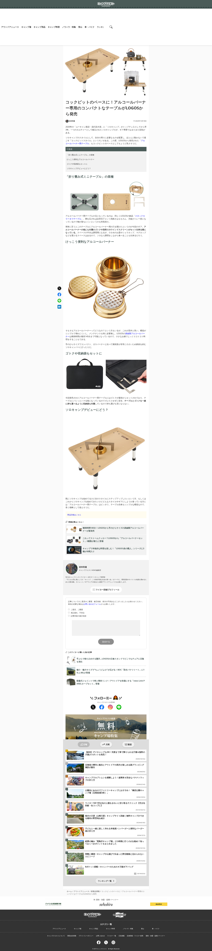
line (59, 300)
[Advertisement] (163, 27)
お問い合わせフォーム (92, 604)
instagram (110, 707)
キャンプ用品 (39, 27)
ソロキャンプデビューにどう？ (79, 168)
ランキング (102, 27)
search (111, 27)
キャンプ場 (26, 27)
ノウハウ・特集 (69, 27)
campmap (119, 913)
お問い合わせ (100, 936)
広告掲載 (122, 936)
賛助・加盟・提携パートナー (155, 936)
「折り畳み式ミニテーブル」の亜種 (80, 155)
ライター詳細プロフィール (107, 589)
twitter (59, 288)
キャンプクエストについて (56, 936)
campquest (92, 914)
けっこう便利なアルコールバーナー (80, 159)
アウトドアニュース (10, 27)
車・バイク (89, 27)
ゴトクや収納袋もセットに (77, 164)
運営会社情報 (71, 936)
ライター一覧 (111, 936)
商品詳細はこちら (74, 515)
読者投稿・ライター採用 (135, 936)
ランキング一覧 (105, 881)
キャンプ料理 (54, 27)
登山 (80, 27)
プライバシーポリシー (86, 936)
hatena (59, 307)
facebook (59, 294)
